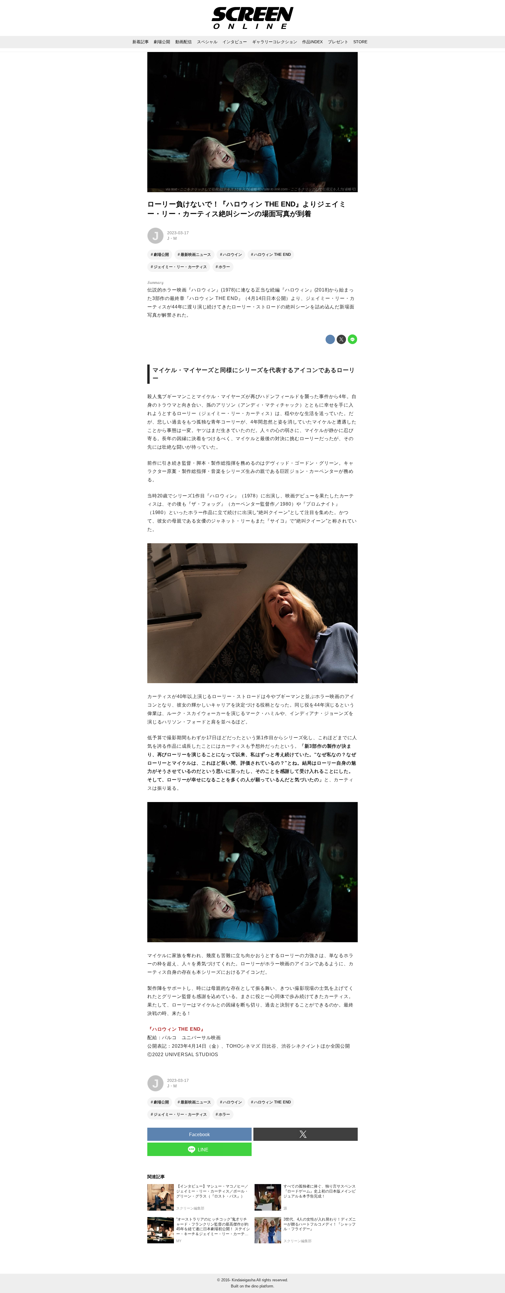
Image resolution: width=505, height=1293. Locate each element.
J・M (172, 238)
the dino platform (259, 1286)
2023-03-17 (178, 232)
